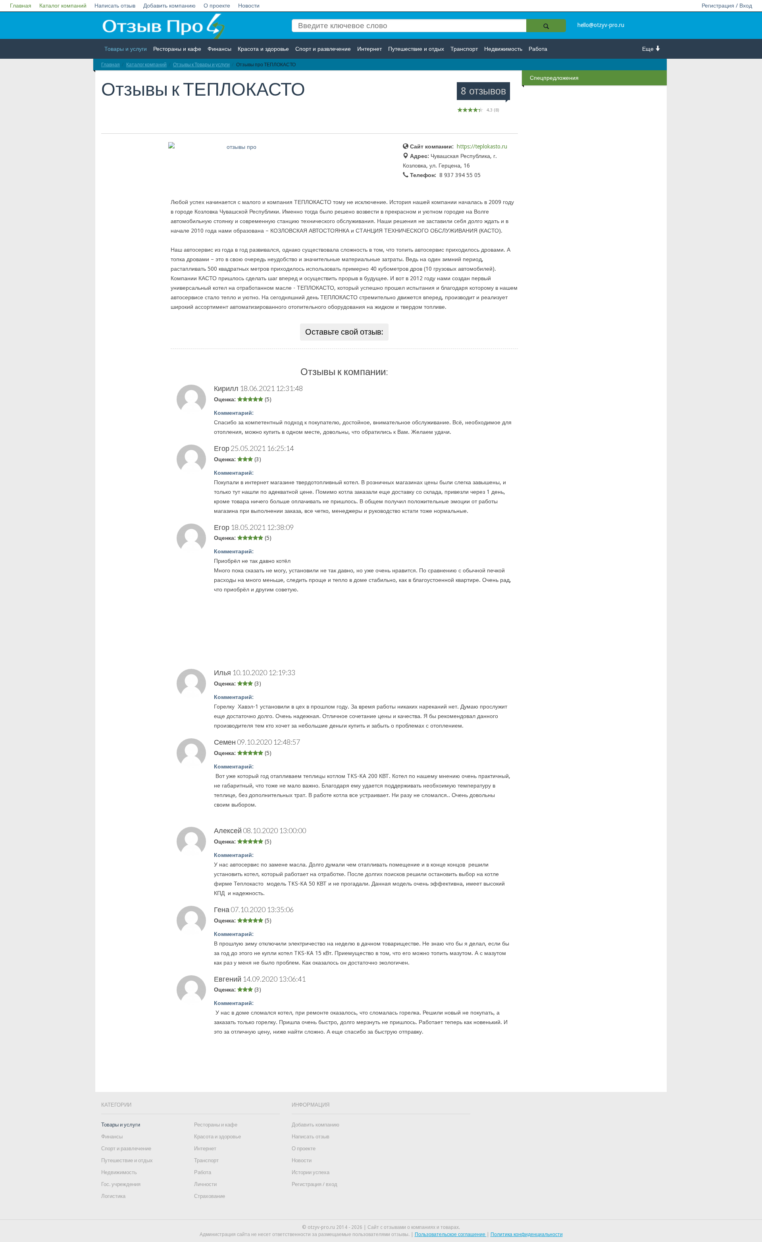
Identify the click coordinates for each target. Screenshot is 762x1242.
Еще (648, 49)
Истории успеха (310, 1172)
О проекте (217, 5)
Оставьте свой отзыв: (344, 332)
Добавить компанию (169, 5)
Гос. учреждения (120, 1184)
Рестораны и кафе (177, 49)
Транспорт (464, 49)
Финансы (219, 49)
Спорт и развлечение (323, 49)
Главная (20, 5)
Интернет (369, 49)
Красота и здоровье (263, 49)
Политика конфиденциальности (527, 1234)
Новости (249, 5)
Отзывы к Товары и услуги (201, 64)
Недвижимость (503, 49)
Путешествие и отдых (416, 49)
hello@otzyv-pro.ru (600, 25)
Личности (205, 1184)
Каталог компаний (63, 5)
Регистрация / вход (314, 1184)
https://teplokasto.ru (482, 146)
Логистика (113, 1196)
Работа (538, 49)
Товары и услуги (125, 49)
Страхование (209, 1196)
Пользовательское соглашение (451, 1234)
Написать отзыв (114, 5)
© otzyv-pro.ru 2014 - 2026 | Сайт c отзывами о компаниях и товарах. (381, 1227)
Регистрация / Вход (727, 5)
